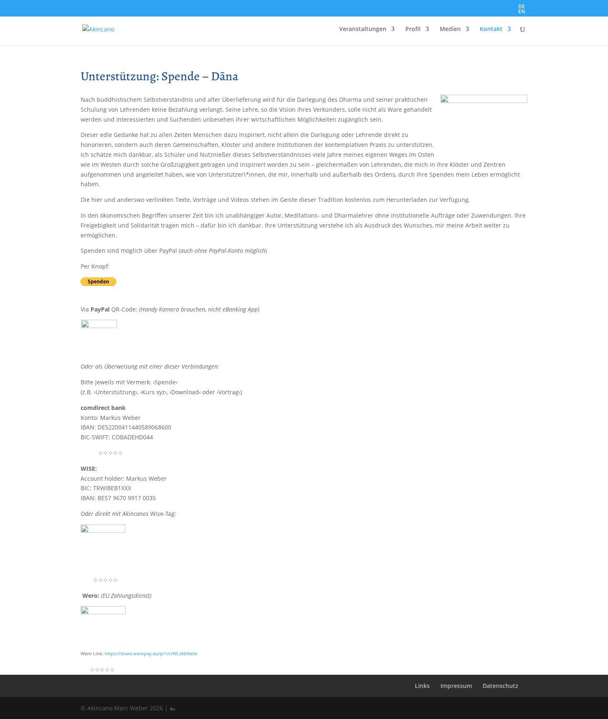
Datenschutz (500, 686)
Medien (450, 29)
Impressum (456, 686)
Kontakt (491, 29)
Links (422, 686)
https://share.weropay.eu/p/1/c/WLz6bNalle (151, 654)
